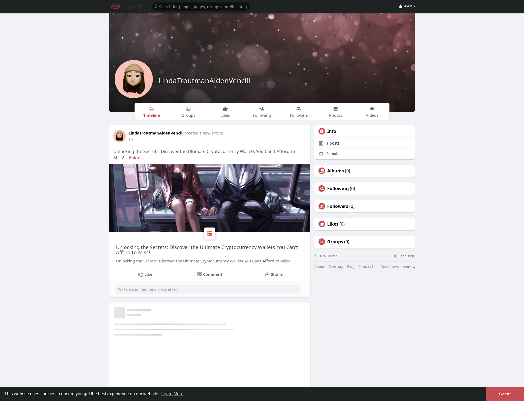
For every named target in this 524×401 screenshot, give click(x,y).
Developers (389, 266)
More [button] (407, 266)
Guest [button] (407, 6)
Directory (335, 266)
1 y (131, 139)
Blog (351, 266)
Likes (332, 224)
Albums (335, 171)
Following (338, 188)
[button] (201, 6)
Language (406, 256)
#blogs (136, 158)
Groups (335, 242)
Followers (337, 206)
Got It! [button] (505, 394)
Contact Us (367, 266)
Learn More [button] (172, 393)
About (319, 266)
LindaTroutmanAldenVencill (204, 80)
